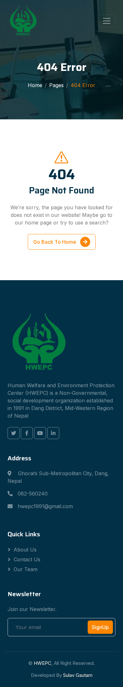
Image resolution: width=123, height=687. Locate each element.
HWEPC (42, 663)
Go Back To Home (55, 242)
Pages (56, 85)
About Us (25, 549)
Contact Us (27, 559)
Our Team (26, 569)
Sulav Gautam (77, 675)
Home (35, 85)
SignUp (100, 627)
